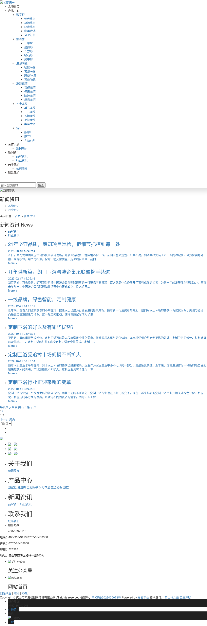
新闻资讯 (13, 152)
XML (25, 593)
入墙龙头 (30, 116)
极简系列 (30, 23)
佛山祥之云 (172, 597)
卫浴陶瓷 (21, 63)
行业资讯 (21, 160)
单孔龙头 (30, 108)
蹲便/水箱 (30, 75)
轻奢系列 (30, 27)
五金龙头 (21, 104)
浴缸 (19, 128)
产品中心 (13, 10)
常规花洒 (30, 87)
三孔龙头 (30, 112)
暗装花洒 (30, 95)
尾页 (12, 419)
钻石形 (28, 55)
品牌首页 (13, 6)
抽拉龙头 (30, 120)
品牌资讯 (21, 156)
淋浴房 (20, 39)
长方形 (28, 51)
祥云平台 (143, 597)
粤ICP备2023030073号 (106, 597)
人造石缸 (30, 140)
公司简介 (21, 168)
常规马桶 (30, 71)
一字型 (28, 43)
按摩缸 (28, 132)
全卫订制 (30, 35)
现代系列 (30, 19)
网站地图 (5, 593)
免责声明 (185, 597)
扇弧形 (28, 47)
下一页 (4, 419)
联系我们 (13, 172)
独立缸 (28, 136)
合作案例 (13, 144)
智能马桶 (30, 67)
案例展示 (21, 148)
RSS (16, 593)
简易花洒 (30, 99)
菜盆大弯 (30, 124)
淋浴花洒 (21, 83)
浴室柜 (20, 15)
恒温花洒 (30, 91)
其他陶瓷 (30, 79)
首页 (18, 216)
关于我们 (13, 164)
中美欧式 (30, 31)
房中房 (28, 59)
